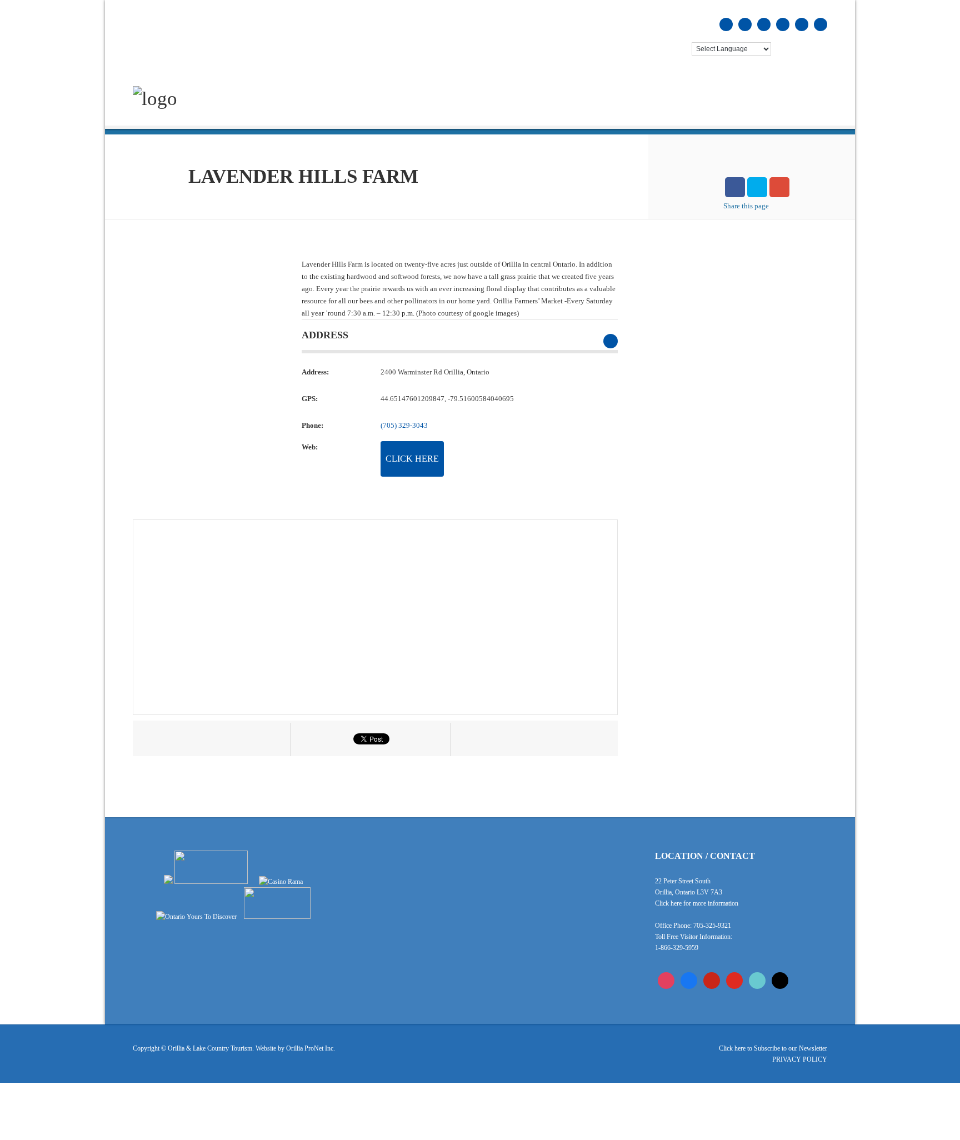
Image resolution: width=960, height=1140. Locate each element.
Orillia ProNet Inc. (310, 1048)
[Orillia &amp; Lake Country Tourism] (155, 99)
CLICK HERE (412, 458)
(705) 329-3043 (404, 425)
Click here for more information (696, 903)
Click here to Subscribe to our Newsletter (773, 1048)
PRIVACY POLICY (799, 1059)
